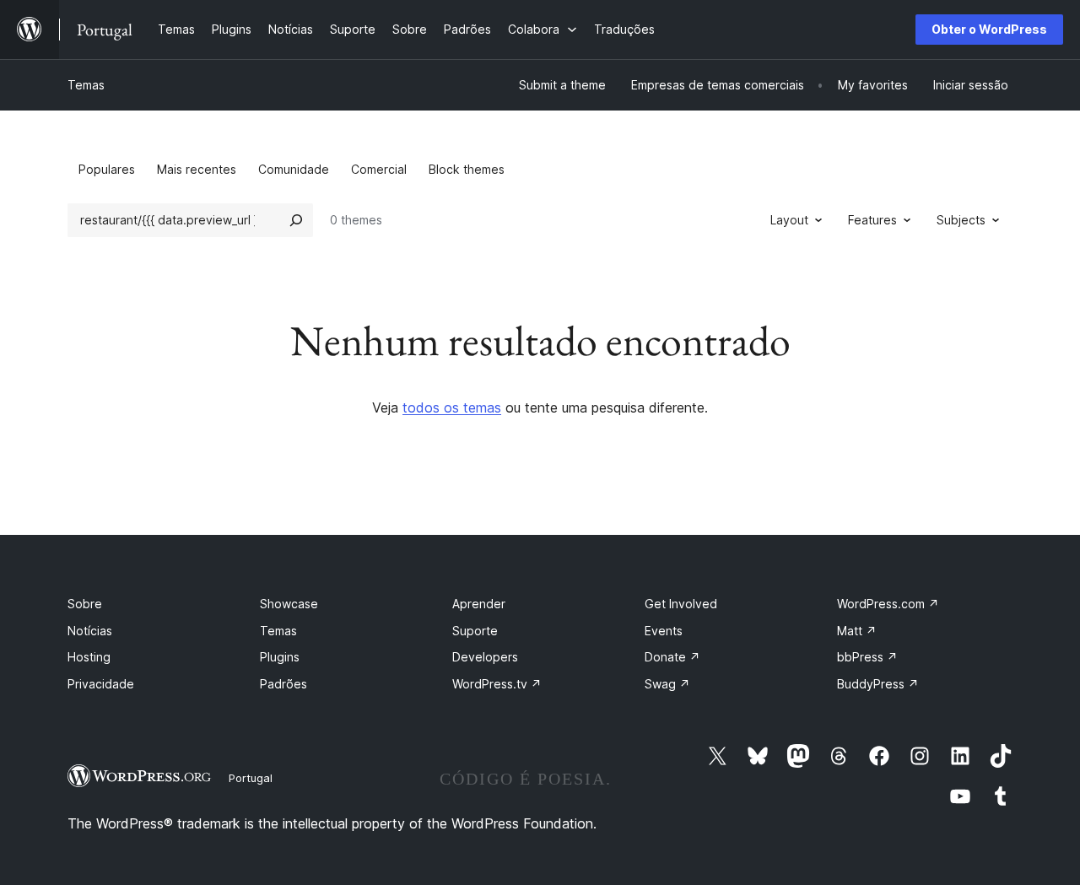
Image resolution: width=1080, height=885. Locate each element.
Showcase (289, 603)
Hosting (89, 657)
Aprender (478, 603)
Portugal (251, 778)
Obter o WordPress (989, 29)
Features (872, 220)
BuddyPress (878, 684)
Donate (672, 657)
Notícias (90, 630)
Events (664, 630)
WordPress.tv (497, 684)
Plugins (280, 657)
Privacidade (101, 684)
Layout (789, 220)
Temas (86, 85)
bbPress (867, 657)
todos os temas (451, 407)
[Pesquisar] (296, 220)
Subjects (961, 220)
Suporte (475, 630)
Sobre (85, 603)
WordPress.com (888, 603)
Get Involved (681, 603)
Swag (667, 684)
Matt (857, 630)
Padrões (283, 684)
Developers (485, 657)
